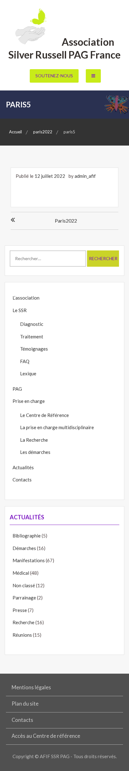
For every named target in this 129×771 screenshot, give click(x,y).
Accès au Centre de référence (46, 736)
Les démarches (35, 452)
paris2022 (66, 221)
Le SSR (20, 310)
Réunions (22, 635)
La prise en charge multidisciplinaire (57, 427)
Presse (20, 610)
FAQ (24, 361)
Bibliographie (27, 535)
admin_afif (85, 176)
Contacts (22, 479)
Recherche (23, 622)
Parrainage (24, 597)
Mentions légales (31, 687)
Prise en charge (29, 401)
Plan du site (25, 704)
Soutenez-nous (54, 75)
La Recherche (34, 440)
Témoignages (34, 349)
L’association (26, 298)
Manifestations (29, 560)
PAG (17, 389)
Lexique (28, 373)
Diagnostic (31, 324)
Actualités (23, 467)
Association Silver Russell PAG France (64, 48)
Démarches (24, 548)
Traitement (31, 336)
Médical (21, 573)
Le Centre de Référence (44, 415)
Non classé (24, 585)
